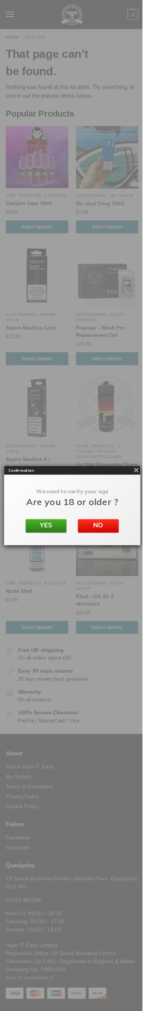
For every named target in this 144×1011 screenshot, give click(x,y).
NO (98, 525)
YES (46, 525)
